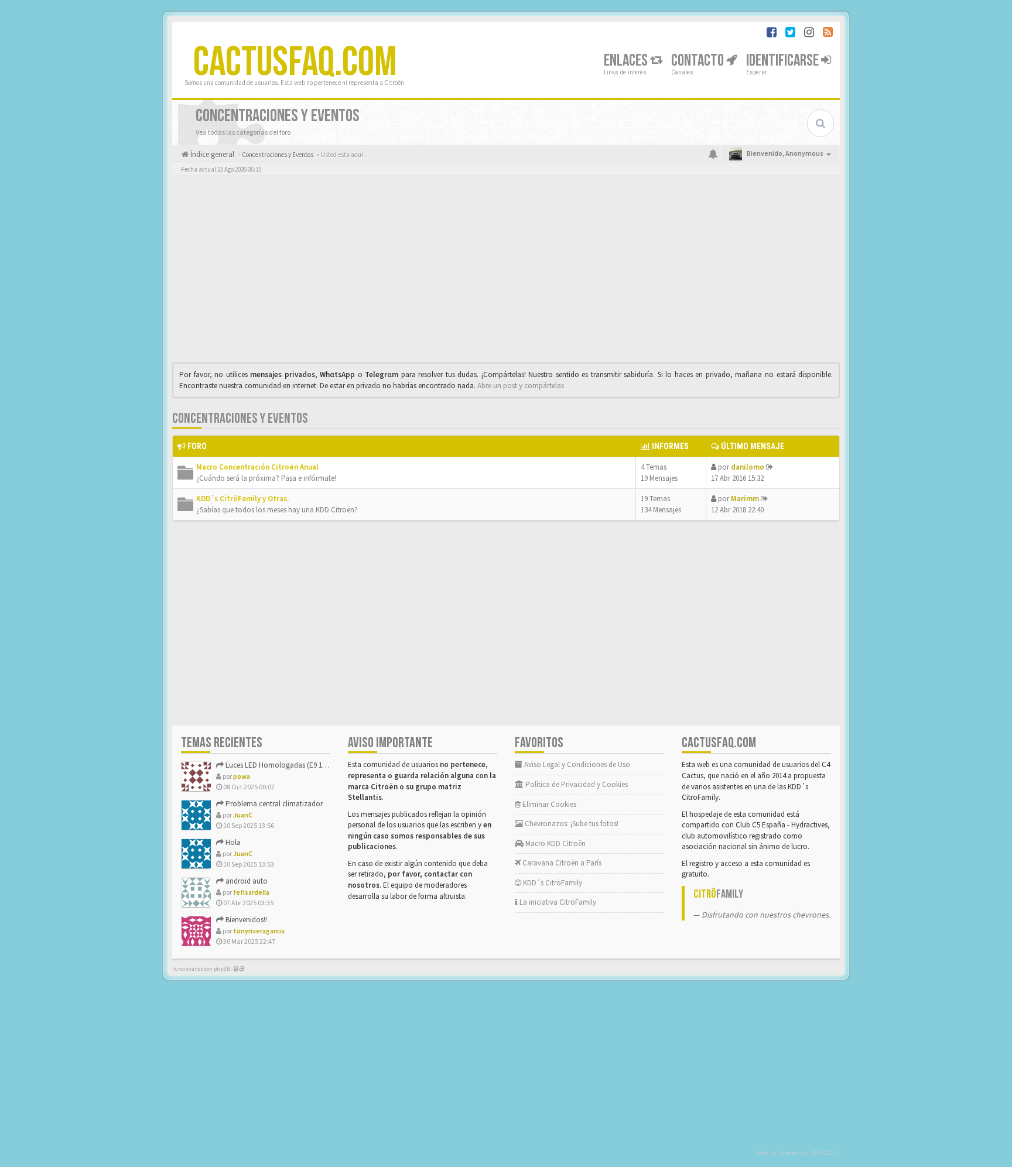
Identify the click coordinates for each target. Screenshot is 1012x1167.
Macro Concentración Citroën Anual (257, 467)
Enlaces (627, 60)
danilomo (747, 467)
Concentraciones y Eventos (240, 418)
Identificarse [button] (783, 60)
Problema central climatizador (273, 804)
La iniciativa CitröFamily (557, 902)
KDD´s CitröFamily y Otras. (242, 499)
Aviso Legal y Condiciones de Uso (576, 764)
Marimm (745, 499)
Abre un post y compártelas (520, 386)
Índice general (211, 154)
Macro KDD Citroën (555, 843)
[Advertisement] (506, 272)
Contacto (698, 60)
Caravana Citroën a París (561, 863)
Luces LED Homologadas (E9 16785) (281, 765)
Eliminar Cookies (548, 804)
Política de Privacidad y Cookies (576, 784)
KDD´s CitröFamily (551, 883)
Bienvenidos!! (245, 920)
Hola (232, 842)
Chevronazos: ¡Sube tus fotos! (570, 824)
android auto (246, 881)
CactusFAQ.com (295, 62)
